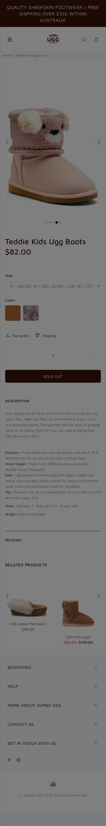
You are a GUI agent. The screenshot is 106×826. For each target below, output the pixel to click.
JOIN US (53, 444)
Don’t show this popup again (56, 457)
